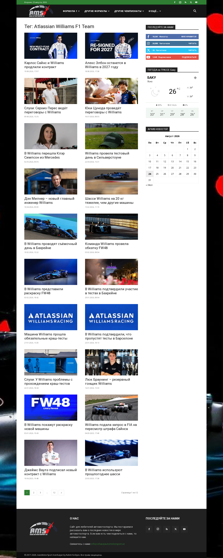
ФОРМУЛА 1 (70, 11)
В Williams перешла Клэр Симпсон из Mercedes (44, 155)
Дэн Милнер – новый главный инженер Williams (49, 201)
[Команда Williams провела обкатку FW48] (111, 227)
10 (149, 161)
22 (187, 167)
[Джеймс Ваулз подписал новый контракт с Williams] (50, 453)
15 (187, 161)
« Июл (149, 184)
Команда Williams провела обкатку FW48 (106, 246)
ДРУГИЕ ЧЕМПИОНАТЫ (127, 11)
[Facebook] (174, 2)
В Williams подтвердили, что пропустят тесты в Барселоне (109, 336)
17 (149, 167)
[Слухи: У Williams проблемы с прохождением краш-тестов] (50, 362)
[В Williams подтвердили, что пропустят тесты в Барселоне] (111, 317)
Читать (192, 43)
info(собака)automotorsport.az (108, 543)
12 (54, 492)
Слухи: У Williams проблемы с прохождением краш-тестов (48, 382)
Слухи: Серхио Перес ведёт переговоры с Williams (46, 110)
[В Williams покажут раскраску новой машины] (50, 408)
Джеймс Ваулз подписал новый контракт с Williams (50, 472)
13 (172, 161)
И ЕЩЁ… (153, 11)
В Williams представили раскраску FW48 (43, 291)
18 (157, 167)
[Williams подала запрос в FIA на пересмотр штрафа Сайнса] (111, 408)
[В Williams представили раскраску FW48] (50, 272)
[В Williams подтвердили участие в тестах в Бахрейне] (111, 272)
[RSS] (185, 2)
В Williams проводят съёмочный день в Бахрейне (50, 246)
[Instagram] (180, 2)
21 (180, 167)
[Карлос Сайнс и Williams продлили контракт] (50, 46)
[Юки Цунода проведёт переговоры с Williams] (111, 91)
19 (164, 167)
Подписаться (189, 57)
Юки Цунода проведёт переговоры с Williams (103, 110)
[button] (195, 11)
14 (180, 161)
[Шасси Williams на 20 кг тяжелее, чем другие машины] (111, 181)
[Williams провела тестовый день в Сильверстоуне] (111, 136)
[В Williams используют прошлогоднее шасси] (111, 453)
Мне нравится (188, 36)
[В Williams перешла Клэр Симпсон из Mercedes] (50, 136)
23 (195, 167)
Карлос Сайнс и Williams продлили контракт (44, 65)
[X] (190, 2)
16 (195, 161)
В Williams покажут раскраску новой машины (48, 427)
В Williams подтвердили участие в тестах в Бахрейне (111, 291)
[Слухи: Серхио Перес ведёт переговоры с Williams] (50, 91)
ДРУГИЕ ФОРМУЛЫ (95, 11)
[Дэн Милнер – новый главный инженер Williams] (50, 181)
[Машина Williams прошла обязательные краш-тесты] (50, 317)
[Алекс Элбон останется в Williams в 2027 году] (111, 46)
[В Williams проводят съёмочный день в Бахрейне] (50, 227)
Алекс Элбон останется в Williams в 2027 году (105, 65)
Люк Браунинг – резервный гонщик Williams (107, 382)
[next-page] (61, 492)
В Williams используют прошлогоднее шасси (103, 472)
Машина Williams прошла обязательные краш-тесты (45, 336)
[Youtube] (196, 2)
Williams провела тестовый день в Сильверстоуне (107, 155)
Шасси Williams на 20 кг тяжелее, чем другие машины (109, 201)
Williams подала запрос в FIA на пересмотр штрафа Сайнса (111, 427)
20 (172, 167)
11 (157, 161)
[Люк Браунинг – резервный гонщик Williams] (111, 362)
